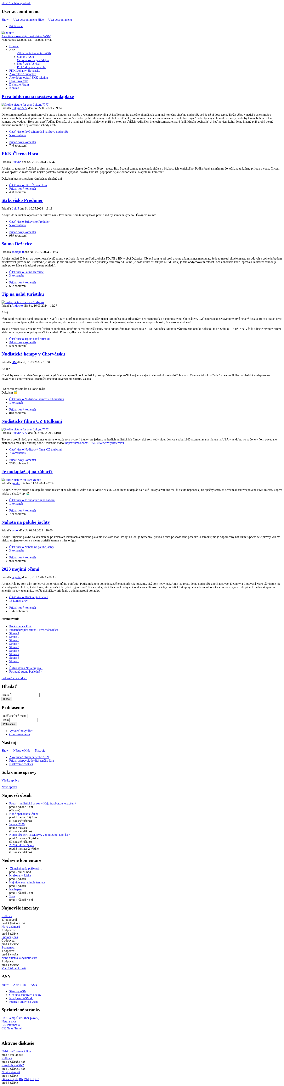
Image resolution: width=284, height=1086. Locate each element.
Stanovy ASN (17, 991)
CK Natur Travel (12, 1028)
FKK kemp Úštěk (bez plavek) (20, 1018)
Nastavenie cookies (21, 764)
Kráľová (7, 916)
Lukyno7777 (19, 108)
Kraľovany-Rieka (20, 875)
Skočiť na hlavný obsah (16, 3)
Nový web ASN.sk (21, 998)
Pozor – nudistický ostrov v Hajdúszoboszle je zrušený (42, 803)
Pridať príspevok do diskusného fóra (31, 760)
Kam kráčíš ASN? (13, 1065)
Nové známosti (11, 926)
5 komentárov (17, 135)
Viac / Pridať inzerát (14, 968)
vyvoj (15, 530)
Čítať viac (38, 131)
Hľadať (6, 694)
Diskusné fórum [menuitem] (19, 84)
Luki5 (15, 208)
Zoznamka (8, 947)
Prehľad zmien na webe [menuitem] (31, 67)
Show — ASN (11, 984)
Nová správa (9, 787)
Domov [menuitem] (14, 46)
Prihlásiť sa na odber (14, 678)
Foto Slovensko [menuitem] (18, 81)
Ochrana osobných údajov (25, 994)
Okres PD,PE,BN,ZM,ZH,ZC (20, 1079)
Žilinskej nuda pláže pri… (25, 868)
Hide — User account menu (55, 19)
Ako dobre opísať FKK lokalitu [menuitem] (28, 77)
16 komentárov (18, 600)
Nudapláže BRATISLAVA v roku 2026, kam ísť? (39, 834)
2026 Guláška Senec (21, 845)
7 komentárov (17, 453)
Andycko (17, 305)
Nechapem (15, 889)
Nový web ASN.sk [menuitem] (28, 63)
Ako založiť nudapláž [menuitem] (22, 74)
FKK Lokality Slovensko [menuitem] (24, 70)
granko (16, 483)
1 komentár (16, 402)
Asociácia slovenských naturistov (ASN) (26, 36)
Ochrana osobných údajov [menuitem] (33, 60)
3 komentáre (16, 275)
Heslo (5, 719)
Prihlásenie (16, 26)
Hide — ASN (28, 984)
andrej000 (18, 252)
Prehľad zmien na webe (23, 1001)
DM (14, 362)
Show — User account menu (19, 19)
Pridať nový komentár (22, 142)
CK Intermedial (11, 1025)
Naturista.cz (9, 1021)
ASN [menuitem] (12, 49)
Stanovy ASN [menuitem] (25, 56)
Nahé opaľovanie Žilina (23, 813)
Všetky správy (10, 780)
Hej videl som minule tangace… (28, 882)
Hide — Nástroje (34, 750)
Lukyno (16, 162)
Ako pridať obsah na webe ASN (29, 757)
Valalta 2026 (17, 824)
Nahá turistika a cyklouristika (19, 958)
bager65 (16, 577)
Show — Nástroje (13, 750)
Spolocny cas (10, 937)
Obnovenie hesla (19, 734)
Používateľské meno (14, 715)
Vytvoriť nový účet (20, 730)
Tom (12, 896)
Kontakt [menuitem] (14, 88)
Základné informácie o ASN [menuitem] (34, 53)
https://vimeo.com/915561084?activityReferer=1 (94, 443)
